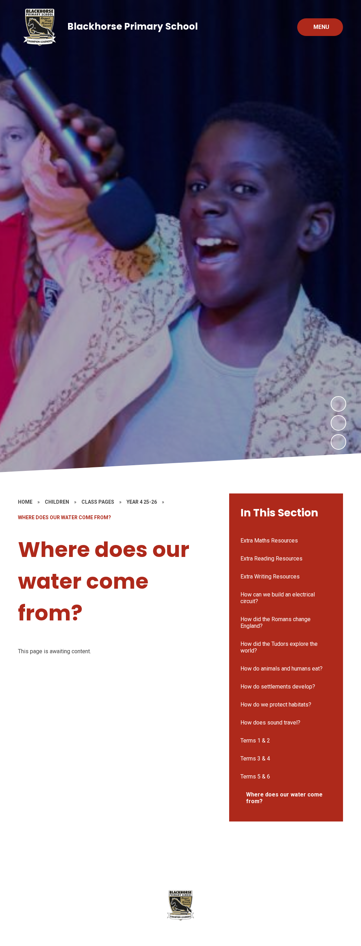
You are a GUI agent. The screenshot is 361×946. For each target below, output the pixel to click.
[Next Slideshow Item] (338, 404)
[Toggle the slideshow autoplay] (338, 442)
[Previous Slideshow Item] (338, 423)
